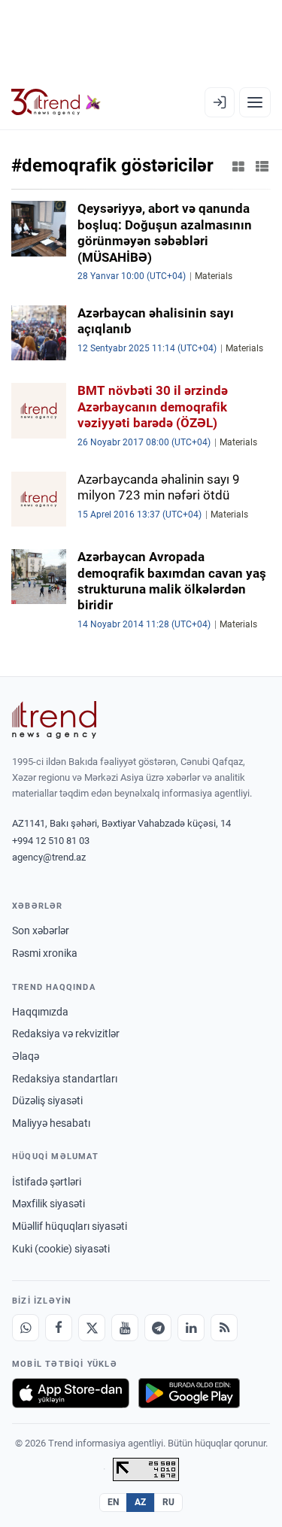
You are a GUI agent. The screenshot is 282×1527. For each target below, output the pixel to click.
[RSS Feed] (224, 1327)
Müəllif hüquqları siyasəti (69, 1226)
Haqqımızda (40, 1012)
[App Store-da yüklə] (70, 1393)
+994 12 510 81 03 (50, 840)
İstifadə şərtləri (46, 1182)
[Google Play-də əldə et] (189, 1393)
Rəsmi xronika (44, 953)
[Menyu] (255, 102)
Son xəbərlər (40, 930)
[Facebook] (58, 1327)
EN (114, 1502)
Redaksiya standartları (64, 1079)
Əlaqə (25, 1056)
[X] (91, 1327)
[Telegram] (157, 1327)
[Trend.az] (56, 102)
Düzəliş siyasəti (47, 1100)
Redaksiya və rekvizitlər (66, 1034)
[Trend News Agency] (54, 720)
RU (168, 1502)
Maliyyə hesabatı (51, 1123)
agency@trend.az (49, 857)
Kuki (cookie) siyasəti (61, 1249)
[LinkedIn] (191, 1327)
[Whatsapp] (25, 1327)
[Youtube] (124, 1327)
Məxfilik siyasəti (48, 1204)
